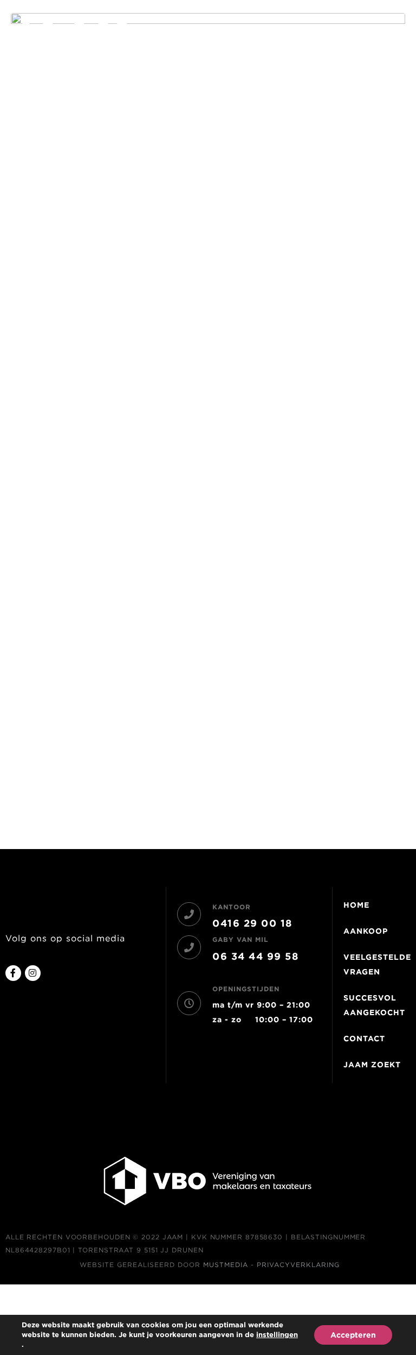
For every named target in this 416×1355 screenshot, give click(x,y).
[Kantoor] (189, 914)
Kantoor (231, 907)
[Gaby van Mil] (189, 947)
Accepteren (353, 1335)
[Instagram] (33, 973)
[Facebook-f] (13, 973)
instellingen (277, 1335)
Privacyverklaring (298, 1265)
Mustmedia (225, 1265)
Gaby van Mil (240, 939)
